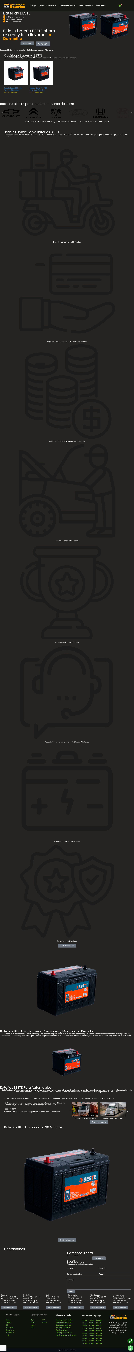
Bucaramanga (10, 1330)
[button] (2, 113)
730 (84, 1343)
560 (84, 1320)
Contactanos (100, 5)
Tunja (7, 1335)
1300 (99, 1336)
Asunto (101, 1274)
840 (91, 1330)
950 (91, 1341)
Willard (33, 1322)
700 (84, 1341)
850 (91, 1333)
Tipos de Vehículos (66, 5)
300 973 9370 (10, 1109)
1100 (98, 1325)
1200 (99, 1330)
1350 (99, 1338)
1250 (99, 1333)
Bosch (32, 1327)
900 (91, 1338)
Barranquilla (9, 1327)
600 (84, 1325)
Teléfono (102, 1268)
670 (84, 1336)
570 (84, 1323)
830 (91, 1328)
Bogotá (8, 1319)
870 (91, 1336)
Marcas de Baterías (47, 5)
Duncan (33, 1325)
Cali (7, 1325)
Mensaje (70, 1280)
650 (84, 1330)
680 (84, 1338)
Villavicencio (10, 1332)
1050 (99, 1323)
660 (84, 1333)
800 (91, 1325)
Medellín (8, 1322)
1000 (99, 1320)
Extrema (44, 1322)
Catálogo (33, 5)
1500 (99, 1341)
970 (91, 1343)
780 (91, 1323)
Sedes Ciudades (85, 5)
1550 (99, 1343)
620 (84, 1328)
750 (91, 1320)
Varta (43, 1319)
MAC (32, 1320)
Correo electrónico (74, 1274)
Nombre (70, 1268)
